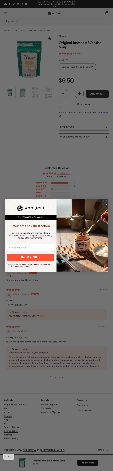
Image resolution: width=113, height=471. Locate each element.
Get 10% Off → (31, 257)
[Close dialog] (104, 202)
